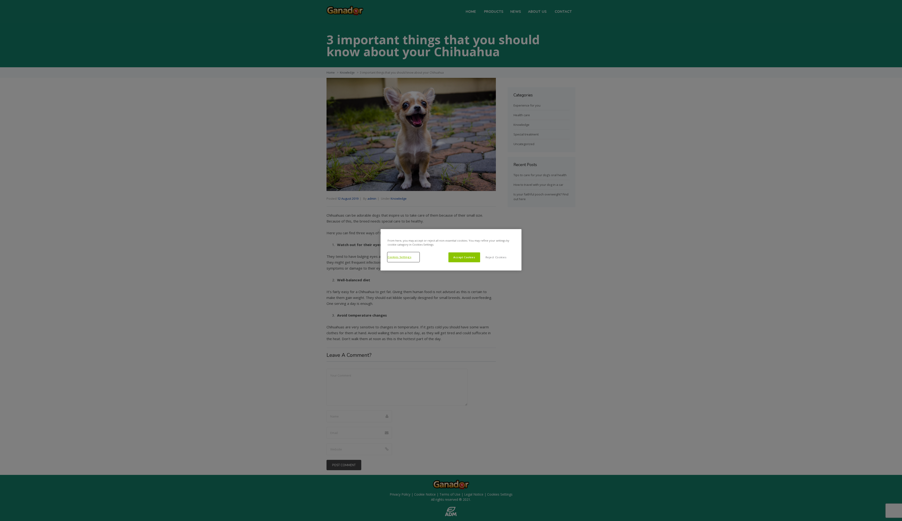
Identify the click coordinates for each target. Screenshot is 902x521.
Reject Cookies (496, 257)
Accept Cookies (464, 257)
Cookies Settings (399, 257)
